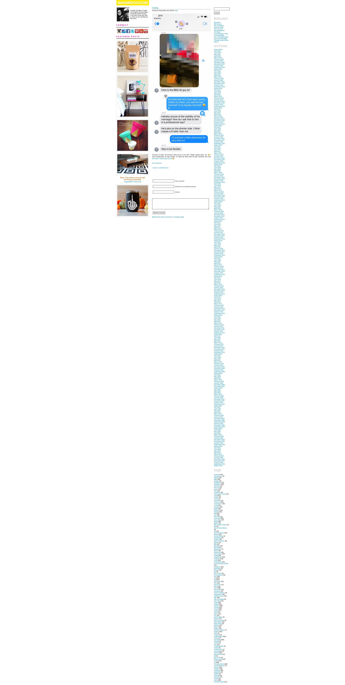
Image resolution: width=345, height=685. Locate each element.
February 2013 (219, 305)
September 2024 (219, 87)
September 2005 (219, 427)
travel (216, 661)
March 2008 (218, 394)
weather (216, 669)
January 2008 (218, 397)
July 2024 (217, 90)
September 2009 (219, 372)
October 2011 (218, 331)
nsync (216, 614)
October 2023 (218, 104)
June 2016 (217, 244)
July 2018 (217, 203)
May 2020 (217, 169)
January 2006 (218, 423)
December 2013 (219, 289)
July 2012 (217, 316)
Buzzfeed (217, 22)
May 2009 (217, 376)
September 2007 (219, 404)
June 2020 (217, 168)
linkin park (217, 581)
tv (214, 662)
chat (176, 10)
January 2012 (218, 326)
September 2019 (219, 182)
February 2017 (219, 231)
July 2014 (217, 278)
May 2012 (217, 320)
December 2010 (219, 347)
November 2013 (219, 291)
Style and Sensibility (220, 38)
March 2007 (218, 414)
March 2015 (218, 265)
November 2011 (219, 329)
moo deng (217, 601)
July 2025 (217, 70)
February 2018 (219, 211)
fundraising (217, 537)
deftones (217, 510)
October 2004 (218, 443)
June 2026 (217, 53)
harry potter (218, 554)
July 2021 (217, 146)
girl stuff (216, 547)
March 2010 (218, 362)
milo (215, 597)
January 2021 (218, 156)
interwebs (217, 568)
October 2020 (218, 161)
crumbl (216, 505)
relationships (218, 636)
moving (216, 607)
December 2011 (219, 328)
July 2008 (217, 389)
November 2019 (219, 179)
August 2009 (218, 373)
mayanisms (218, 594)
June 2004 (217, 449)
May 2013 (217, 300)
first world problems (220, 528)
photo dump (218, 623)
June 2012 (217, 318)
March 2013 (218, 304)
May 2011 (217, 339)
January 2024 (218, 100)
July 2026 (217, 51)
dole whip (217, 516)
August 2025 (218, 69)
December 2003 (219, 459)
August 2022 (218, 125)
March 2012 (218, 323)
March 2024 (218, 96)
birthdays (217, 484)
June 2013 (217, 299)
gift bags (217, 546)
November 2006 (219, 420)
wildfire (216, 673)
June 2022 (217, 129)
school (216, 643)
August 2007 (218, 406)
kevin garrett (218, 575)
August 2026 (218, 49)
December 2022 (219, 119)
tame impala (218, 654)
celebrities (217, 492)
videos (216, 667)
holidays (216, 559)
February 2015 (219, 266)
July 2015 (217, 258)
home (216, 560)
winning (216, 675)
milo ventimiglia (219, 599)
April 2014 (217, 282)
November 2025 (219, 64)
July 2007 (217, 407)
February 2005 (219, 436)
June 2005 (217, 430)
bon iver (216, 487)
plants (216, 627)
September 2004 (219, 444)
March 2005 (218, 435)
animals (216, 474)
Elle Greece (218, 24)
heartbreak (217, 557)
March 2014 (218, 284)
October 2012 (218, 312)
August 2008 (218, 388)
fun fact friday (218, 536)
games (216, 542)
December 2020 (219, 158)
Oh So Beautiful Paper (221, 37)
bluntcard (217, 486)
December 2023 (219, 101)
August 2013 (218, 295)
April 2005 (217, 433)
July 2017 (217, 223)
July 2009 (217, 375)
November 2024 (219, 83)
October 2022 (218, 122)
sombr (216, 648)
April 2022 (217, 132)
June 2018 (217, 205)
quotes (216, 631)
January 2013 (218, 307)
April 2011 (217, 341)
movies (216, 605)
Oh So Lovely (218, 29)
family (216, 521)
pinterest (217, 625)
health (216, 555)
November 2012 (219, 310)
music (216, 609)
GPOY (216, 550)
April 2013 (217, 302)
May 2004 (217, 451)
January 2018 (218, 213)
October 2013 (218, 292)
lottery (216, 586)
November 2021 (219, 140)
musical (216, 610)
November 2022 (219, 121)
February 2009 (219, 381)
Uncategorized (219, 664)
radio (215, 633)
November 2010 (219, 349)
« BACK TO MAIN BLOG (160, 168)
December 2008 (219, 384)
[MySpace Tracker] (172, 683)
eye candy (217, 520)
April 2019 (217, 189)
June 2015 (217, 260)
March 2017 (218, 229)
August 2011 (218, 334)
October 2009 (218, 370)
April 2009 (217, 378)
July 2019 (217, 184)
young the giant (219, 682)
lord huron (217, 584)
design (216, 512)
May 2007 (217, 410)
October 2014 (218, 273)
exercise (217, 518)
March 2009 (218, 380)
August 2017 (218, 221)
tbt (215, 656)
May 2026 (217, 54)
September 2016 (219, 239)
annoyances (218, 476)
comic (216, 499)
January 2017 (218, 232)
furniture (216, 539)
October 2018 (218, 198)
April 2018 (217, 208)
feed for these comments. (162, 217)
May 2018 (217, 206)
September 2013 (219, 294)
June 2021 (217, 148)
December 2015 (219, 250)
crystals (216, 507)
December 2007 (219, 399)
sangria (216, 641)
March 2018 (218, 210)
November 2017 (219, 216)
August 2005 (218, 428)
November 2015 (219, 252)
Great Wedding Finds (221, 34)
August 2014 (218, 276)
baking (216, 478)
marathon (217, 591)
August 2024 (218, 88)
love (215, 588)
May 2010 (217, 359)
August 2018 (218, 202)
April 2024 (217, 95)
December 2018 (219, 195)
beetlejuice (217, 482)
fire (215, 526)
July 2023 (217, 109)
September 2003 (219, 464)
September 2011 (219, 333)
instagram (217, 567)
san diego (217, 639)
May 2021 (217, 150)
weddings (217, 670)
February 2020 (219, 174)
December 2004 (219, 440)
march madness (219, 593)
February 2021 (219, 155)
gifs (215, 544)
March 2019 (218, 190)
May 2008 (217, 391)
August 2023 (218, 108)
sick (215, 644)
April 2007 (217, 412)
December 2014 (219, 270)
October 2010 (218, 350)
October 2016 (218, 237)
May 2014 (217, 281)
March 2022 (218, 134)
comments (217, 500)
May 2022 (217, 130)
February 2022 (219, 135)
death (216, 508)
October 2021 (218, 142)
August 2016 (218, 240)
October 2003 (218, 462)
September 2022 (219, 124)
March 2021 (218, 153)
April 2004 (217, 452)
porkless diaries (219, 630)
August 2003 (218, 465)
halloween (217, 552)
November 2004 (219, 441)
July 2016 (217, 242)
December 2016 (219, 234)
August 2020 (218, 164)
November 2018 (219, 197)
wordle (216, 678)
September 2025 (219, 67)
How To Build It (219, 25)
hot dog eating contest (221, 563)
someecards (218, 649)
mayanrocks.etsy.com (132, 182)
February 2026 (219, 59)
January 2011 (218, 346)
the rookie (217, 657)
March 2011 (218, 342)
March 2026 (218, 57)
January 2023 (218, 117)
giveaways (217, 549)
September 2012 (219, 313)
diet (215, 513)
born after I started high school (162, 158)
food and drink (218, 533)
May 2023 (217, 112)
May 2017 (217, 226)
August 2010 (218, 354)
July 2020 (217, 166)
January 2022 (218, 137)
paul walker (217, 622)
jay (215, 571)
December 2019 (219, 177)
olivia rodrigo (218, 617)
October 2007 (218, 402)
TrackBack (178, 217)
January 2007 (218, 417)
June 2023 (217, 111)
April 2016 (217, 247)
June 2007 (217, 409)
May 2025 (217, 74)
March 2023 (218, 116)
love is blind (218, 589)
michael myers (219, 596)
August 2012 (218, 315)
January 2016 (218, 248)
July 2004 (217, 448)
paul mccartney (219, 620)
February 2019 (219, 192)
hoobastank (218, 562)
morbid (216, 604)
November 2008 (219, 386)
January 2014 (218, 287)
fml (215, 531)
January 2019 (218, 193)
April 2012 (217, 321)
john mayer (217, 573)
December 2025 (219, 62)
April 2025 (217, 75)
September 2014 (219, 274)
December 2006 (219, 418)
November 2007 (219, 401)
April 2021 (217, 151)
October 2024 (218, 85)
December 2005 (219, 425)
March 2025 (218, 77)
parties (216, 618)
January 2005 (218, 438)
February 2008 (219, 396)
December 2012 (219, 308)
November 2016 (219, 236)
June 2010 (217, 357)
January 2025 (218, 80)
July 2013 (217, 297)
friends (216, 534)
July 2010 (217, 355)
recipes (216, 635)
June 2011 (217, 338)
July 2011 (217, 336)
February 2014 (219, 286)
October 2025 (218, 66)
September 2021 (219, 143)
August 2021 (218, 145)
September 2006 (219, 422)
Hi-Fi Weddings (219, 35)
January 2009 (218, 383)
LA (215, 578)
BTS (215, 491)
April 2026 (217, 56)
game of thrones (219, 541)
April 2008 (217, 393)
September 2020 (219, 163)
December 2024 (219, 82)
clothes (216, 497)
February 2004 (219, 456)
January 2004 (218, 457)
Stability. (155, 8)
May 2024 (217, 93)
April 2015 (217, 263)
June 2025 (217, 72)
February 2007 (219, 415)
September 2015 (219, 255)
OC (215, 615)
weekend (217, 672)
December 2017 (219, 214)
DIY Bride (217, 32)
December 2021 (219, 138)
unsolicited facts (219, 665)
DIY (215, 515)
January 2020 (218, 176)
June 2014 (217, 279)
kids (215, 576)
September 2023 (219, 106)
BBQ (215, 479)
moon (216, 602)
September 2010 (219, 352)
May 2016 (217, 245)
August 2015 (218, 257)
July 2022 (217, 127)
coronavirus (218, 503)
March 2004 (218, 454)
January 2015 (218, 268)
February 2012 (219, 325)
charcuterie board (220, 494)
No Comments (157, 163)
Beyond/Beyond (219, 30)
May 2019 (217, 187)
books (216, 489)
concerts (217, 502)
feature (216, 523)
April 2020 (217, 171)
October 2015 (218, 253)
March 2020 (218, 172)
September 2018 (219, 200)
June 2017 (217, 224)
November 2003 (219, 461)
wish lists (217, 677)
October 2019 (218, 180)
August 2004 (218, 446)
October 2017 (218, 218)
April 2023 (217, 114)
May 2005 (217, 431)
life (215, 580)
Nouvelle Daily (218, 27)
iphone (216, 570)
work (215, 680)
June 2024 (217, 91)
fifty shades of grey (220, 525)
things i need (218, 659)
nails (215, 612)
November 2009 (219, 368)
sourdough (217, 651)
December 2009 (219, 367)
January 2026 (218, 61)
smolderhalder (218, 646)
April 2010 (217, 360)
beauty (216, 481)
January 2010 (218, 365)
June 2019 (217, 185)
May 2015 (217, 261)
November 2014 (219, 271)
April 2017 (217, 227)
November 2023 (219, 103)
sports (216, 652)
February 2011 (219, 344)
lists (215, 583)
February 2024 (219, 98)
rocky (216, 638)
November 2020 (219, 159)
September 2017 (219, 219)
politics (216, 628)
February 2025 (219, 78)
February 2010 (219, 363)
